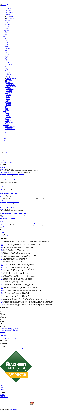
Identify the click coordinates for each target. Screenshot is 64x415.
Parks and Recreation (5, 151)
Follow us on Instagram (3, 396)
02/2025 (2, 252)
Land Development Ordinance (8, 55)
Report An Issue (7, 119)
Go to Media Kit (2, 232)
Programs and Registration (8, 67)
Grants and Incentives (7, 82)
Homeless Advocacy (8, 103)
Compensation (6, 50)
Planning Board (8, 14)
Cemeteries (6, 112)
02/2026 (2, 243)
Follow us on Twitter (2, 395)
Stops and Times (7, 135)
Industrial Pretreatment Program (8, 128)
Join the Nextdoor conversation (4, 397)
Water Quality (6, 130)
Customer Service (7, 39)
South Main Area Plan (8, 79)
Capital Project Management (6, 29)
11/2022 (1, 270)
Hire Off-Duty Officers (7, 106)
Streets (5, 123)
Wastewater (6, 131)
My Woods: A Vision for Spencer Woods (11, 78)
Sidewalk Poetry (8, 97)
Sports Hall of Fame (7, 68)
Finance (4, 36)
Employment (1, 385)
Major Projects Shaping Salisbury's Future (8, 193)
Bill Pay (4, 145)
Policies (6, 52)
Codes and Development (6, 139)
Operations (7, 100)
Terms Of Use (11, 409)
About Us (6, 40)
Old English (7, 115)
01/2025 (2, 253)
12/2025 (2, 245)
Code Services (6, 70)
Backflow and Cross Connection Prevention (10, 126)
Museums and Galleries (6, 158)
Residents (3, 144)
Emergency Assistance (8, 88)
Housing (4, 148)
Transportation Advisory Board (9, 16)
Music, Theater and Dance (6, 159)
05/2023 (2, 265)
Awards (6, 34)
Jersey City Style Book (9, 77)
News (4, 150)
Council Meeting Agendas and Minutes (4, 387)
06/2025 (2, 249)
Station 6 (7, 44)
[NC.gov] (3, 408)
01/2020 (2, 289)
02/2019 (2, 301)
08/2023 (2, 263)
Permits (5, 107)
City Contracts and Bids (6, 138)
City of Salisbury (2, 169)
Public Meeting (6, 28)
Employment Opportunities (8, 51)
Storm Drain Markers (8, 120)
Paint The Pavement (8, 95)
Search (8, 4)
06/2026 (2, 240)
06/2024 (2, 259)
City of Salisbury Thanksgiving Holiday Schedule (9, 202)
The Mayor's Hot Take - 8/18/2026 (6, 335)
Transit (4, 153)
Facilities (6, 60)
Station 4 (7, 43)
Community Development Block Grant (10, 85)
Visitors (3, 154)
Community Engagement (6, 30)
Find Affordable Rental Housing (10, 89)
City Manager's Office (7, 24)
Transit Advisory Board (7, 134)
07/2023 (2, 264)
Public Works (4, 111)
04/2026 (2, 242)
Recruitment (6, 46)
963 (2, 235)
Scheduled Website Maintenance (6, 167)
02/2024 (2, 260)
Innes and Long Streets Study (9, 76)
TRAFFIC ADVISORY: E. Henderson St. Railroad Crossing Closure (13, 345)
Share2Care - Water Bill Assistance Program (10, 129)
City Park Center (8, 61)
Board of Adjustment (8, 10)
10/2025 (2, 246)
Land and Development (6, 53)
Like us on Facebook (2, 394)
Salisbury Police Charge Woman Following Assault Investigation (12, 348)
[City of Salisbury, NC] (3, 5)
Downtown (6, 81)
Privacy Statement (15, 409)
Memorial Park (8, 116)
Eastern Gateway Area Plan (9, 75)
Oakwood (7, 114)
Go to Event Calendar (2, 332)
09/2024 (2, 256)
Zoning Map (6, 58)
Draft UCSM (7, 54)
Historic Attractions (5, 157)
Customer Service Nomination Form (4, 390)
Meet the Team (6, 56)
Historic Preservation (7, 87)
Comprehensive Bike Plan (9, 73)
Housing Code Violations (9, 90)
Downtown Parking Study (9, 74)
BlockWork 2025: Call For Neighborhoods (8, 218)
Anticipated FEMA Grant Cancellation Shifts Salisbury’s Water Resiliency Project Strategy (17, 223)
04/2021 (2, 285)
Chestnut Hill (7, 113)
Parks (5, 66)
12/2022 (2, 269)
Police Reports (2, 386)
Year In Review (6, 22)
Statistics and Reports (8, 105)
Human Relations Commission (9, 12)
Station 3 (7, 42)
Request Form (6, 47)
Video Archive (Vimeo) (7, 35)
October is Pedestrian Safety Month (7, 207)
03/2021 (2, 286)
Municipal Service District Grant (10, 84)
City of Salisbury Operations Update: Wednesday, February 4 (7, 172)
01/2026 (2, 244)
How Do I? (3, 160)
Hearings (6, 59)
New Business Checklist (6, 142)
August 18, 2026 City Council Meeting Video (8, 338)
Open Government (7, 26)
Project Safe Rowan (8, 104)
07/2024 (2, 258)
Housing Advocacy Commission (10, 18)
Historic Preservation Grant (9, 83)
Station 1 (7, 41)
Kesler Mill (9, 72)
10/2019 (2, 291)
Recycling (6, 118)
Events (4, 156)
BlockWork (7, 96)
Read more (1, 186)
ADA (5, 132)
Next (4, 226)
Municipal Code (7, 57)
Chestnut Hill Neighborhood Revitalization (11, 86)
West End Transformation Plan (9, 80)
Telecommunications (7, 48)
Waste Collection (7, 121)
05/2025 (2, 250)
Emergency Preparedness (8, 45)
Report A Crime (6, 109)
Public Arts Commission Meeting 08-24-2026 (10, 328)
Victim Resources (7, 110)
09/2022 (2, 272)
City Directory (6, 31)
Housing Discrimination (9, 91)
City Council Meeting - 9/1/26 (8, 329)
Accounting (6, 37)
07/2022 (2, 275)
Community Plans (7, 71)
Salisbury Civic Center (9, 64)
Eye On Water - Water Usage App (9, 127)
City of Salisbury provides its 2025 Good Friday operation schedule (13, 213)
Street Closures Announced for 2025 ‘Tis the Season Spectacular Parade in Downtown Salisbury (18, 187)
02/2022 (2, 278)
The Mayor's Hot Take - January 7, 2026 (8, 179)
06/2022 (2, 276)
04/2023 (2, 266)
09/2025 (2, 247)
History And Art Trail (8, 94)
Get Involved (6, 65)
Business (3, 137)
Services (7, 101)
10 (3, 226)
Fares (5, 133)
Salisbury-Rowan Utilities (6, 125)
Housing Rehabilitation (9, 92)
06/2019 (2, 299)
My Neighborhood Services (6, 149)
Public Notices (6, 27)
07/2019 (2, 296)
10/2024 (2, 255)
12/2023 (2, 261)
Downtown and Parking (6, 146)
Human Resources (5, 49)
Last (5, 226)
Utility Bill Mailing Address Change (7, 341)
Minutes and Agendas (7, 20)
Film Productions (7, 32)
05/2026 (2, 241)
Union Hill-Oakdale (8, 117)
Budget (5, 38)
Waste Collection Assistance (9, 122)
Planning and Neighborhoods (6, 69)
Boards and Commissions (8, 8)
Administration (8, 99)
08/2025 (2, 248)
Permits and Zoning (5, 143)
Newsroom (6, 33)
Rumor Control (2, 389)
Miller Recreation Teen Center (9, 63)
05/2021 (2, 283)
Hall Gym (7, 62)
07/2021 (2, 280)
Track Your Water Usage (6, 152)
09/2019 (2, 292)
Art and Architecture (5, 155)
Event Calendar (5, 147)
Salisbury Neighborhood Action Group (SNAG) (10, 330)
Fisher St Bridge (8, 124)
